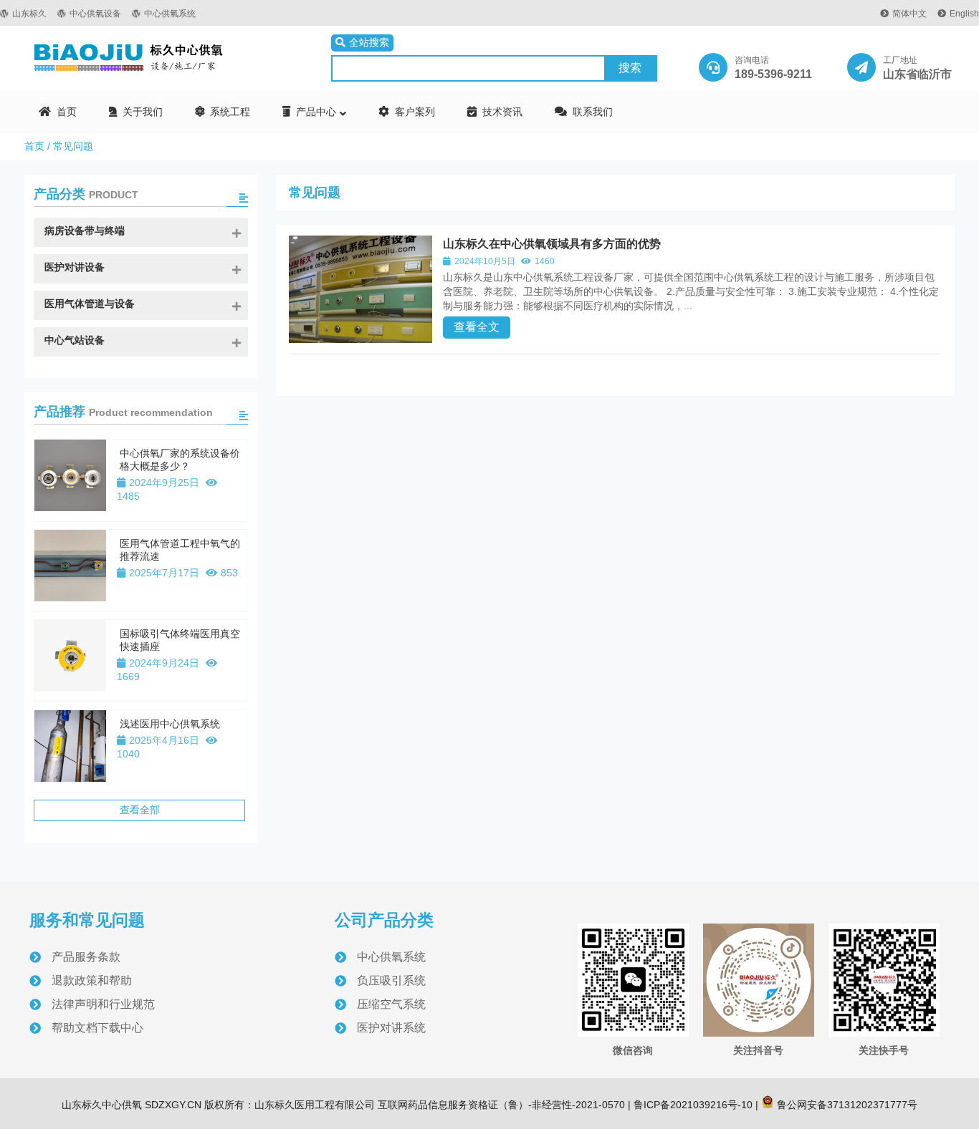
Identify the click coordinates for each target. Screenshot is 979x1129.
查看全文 (477, 327)
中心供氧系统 (170, 14)
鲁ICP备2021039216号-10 (692, 1104)
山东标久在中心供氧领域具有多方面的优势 (552, 244)
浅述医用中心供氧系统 (170, 724)
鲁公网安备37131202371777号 (845, 1104)
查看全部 (140, 809)
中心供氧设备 (95, 14)
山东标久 (29, 14)
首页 (34, 146)
